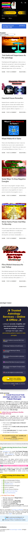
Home (3, 18)
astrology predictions (17, 509)
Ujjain (10, 513)
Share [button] (3, 71)
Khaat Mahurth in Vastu (11, 138)
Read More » (22, 71)
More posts (22, 286)
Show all (22, 25)
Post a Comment (11, 71)
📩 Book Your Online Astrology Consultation (14, 379)
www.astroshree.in (14, 439)
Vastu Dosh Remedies (10, 492)
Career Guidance (19, 12)
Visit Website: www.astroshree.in (15, 518)
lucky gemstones (9, 454)
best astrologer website (16, 529)
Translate (11, 36)
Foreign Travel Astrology (11, 491)
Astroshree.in (6, 451)
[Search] (22, 3)
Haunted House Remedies (12, 98)
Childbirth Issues (9, 483)
